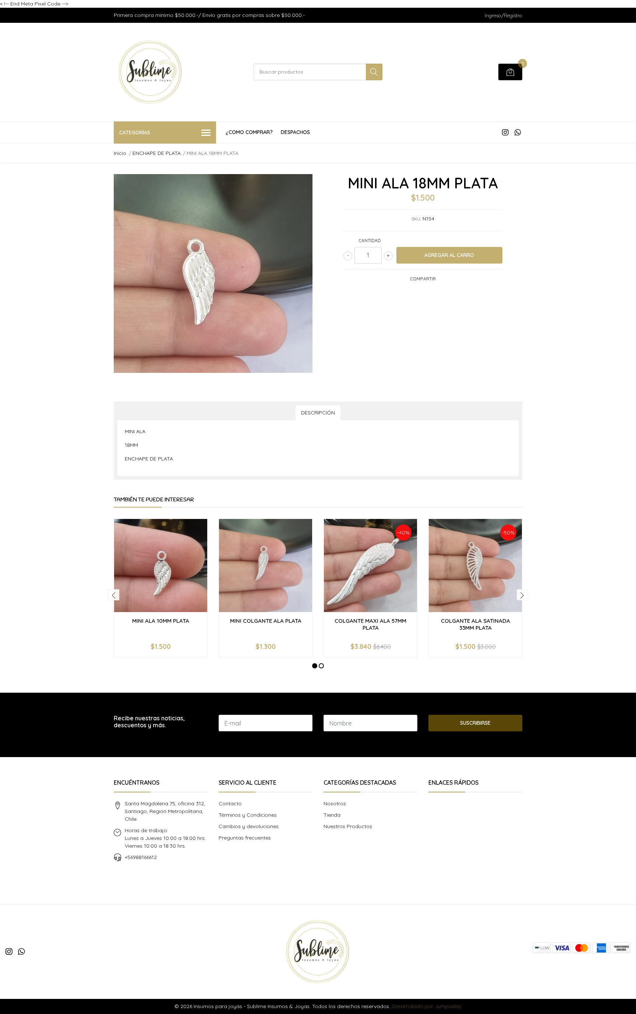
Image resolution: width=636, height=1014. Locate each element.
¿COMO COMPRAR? (249, 132)
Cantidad (369, 240)
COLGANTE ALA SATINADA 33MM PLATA (475, 624)
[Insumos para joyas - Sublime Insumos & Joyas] (150, 72)
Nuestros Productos (348, 826)
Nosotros (335, 803)
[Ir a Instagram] (505, 132)
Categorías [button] (134, 132)
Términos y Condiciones (248, 815)
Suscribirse (475, 723)
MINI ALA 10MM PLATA (160, 620)
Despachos (295, 132)
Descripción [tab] (318, 412)
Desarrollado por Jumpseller (426, 1006)
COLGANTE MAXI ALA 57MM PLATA (370, 624)
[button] (314, 665)
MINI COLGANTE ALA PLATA (265, 620)
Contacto (230, 803)
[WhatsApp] (517, 132)
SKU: (416, 219)
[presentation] (113, 594)
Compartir (423, 279)
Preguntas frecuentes (245, 837)
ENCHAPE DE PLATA (156, 153)
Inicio (120, 153)
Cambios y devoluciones (249, 826)
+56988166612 (141, 857)
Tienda (332, 815)
